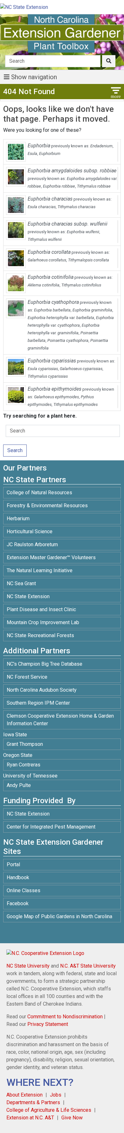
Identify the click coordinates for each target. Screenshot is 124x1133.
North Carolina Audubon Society (42, 690)
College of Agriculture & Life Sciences (48, 1110)
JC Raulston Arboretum (32, 544)
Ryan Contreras (23, 765)
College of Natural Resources (39, 493)
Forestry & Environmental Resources (47, 505)
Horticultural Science (29, 531)
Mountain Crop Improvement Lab (43, 622)
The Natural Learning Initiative (39, 570)
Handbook (18, 877)
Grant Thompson (25, 744)
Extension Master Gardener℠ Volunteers (51, 557)
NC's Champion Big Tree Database (44, 664)
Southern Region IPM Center (38, 703)
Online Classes (23, 890)
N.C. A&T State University (88, 966)
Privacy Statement (47, 1024)
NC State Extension (28, 596)
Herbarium (18, 518)
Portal (13, 864)
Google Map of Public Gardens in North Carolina (59, 916)
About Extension (24, 1095)
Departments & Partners (33, 1102)
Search (15, 450)
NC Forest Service (27, 677)
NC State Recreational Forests (40, 635)
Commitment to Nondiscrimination (65, 1017)
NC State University (28, 966)
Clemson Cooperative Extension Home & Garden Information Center (60, 720)
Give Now (72, 1118)
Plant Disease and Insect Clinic (41, 609)
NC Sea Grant (21, 583)
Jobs (55, 1095)
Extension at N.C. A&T (30, 1118)
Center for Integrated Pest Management (51, 827)
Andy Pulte (19, 785)
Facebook (18, 903)
